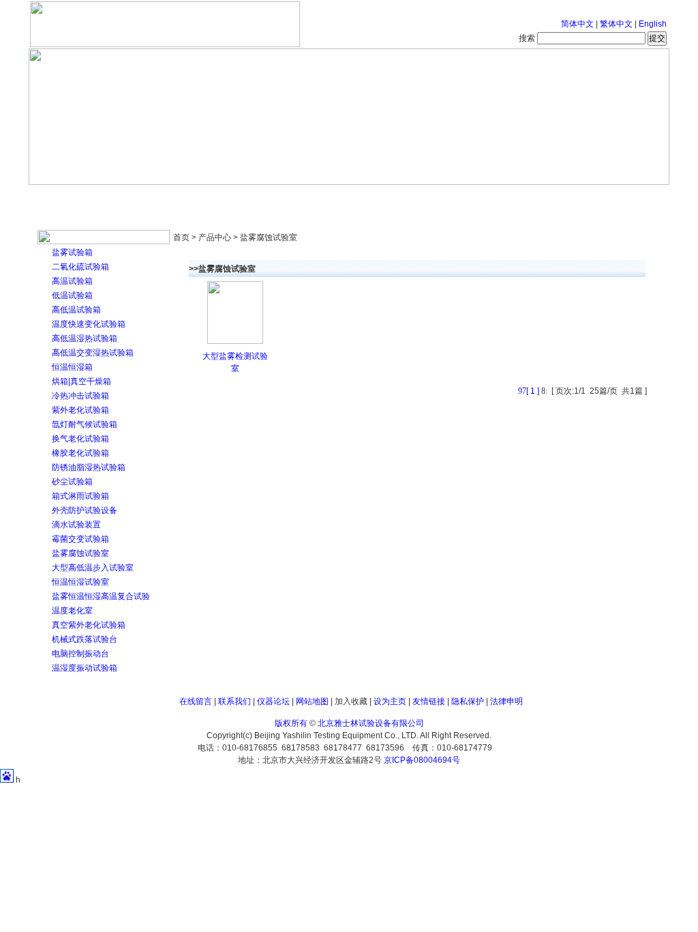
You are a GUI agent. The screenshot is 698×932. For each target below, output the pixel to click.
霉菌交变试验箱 (80, 539)
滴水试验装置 (76, 524)
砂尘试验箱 (72, 481)
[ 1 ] (532, 391)
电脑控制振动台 (80, 653)
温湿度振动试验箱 (84, 668)
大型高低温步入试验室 (93, 567)
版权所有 (291, 723)
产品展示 (298, 197)
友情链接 (428, 701)
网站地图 (312, 701)
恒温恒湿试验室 (80, 582)
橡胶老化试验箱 (80, 453)
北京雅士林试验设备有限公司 (371, 723)
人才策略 (448, 197)
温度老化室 (72, 610)
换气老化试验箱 (80, 438)
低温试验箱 (72, 295)
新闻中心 (223, 197)
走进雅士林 (148, 197)
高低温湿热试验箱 (84, 338)
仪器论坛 (273, 701)
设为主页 (390, 701)
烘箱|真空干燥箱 (81, 381)
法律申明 (506, 701)
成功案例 (373, 197)
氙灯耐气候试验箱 (84, 424)
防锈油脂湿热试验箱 (88, 467)
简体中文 (577, 24)
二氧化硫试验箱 (80, 267)
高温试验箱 (72, 281)
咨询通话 (598, 197)
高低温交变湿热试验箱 (93, 353)
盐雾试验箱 (72, 252)
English (653, 24)
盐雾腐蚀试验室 (80, 553)
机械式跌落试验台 (84, 639)
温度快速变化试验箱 (88, 324)
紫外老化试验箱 (80, 410)
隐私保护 (467, 701)
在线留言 (195, 701)
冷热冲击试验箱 (80, 396)
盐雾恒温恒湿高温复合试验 (101, 596)
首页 (72, 197)
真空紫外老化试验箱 (88, 625)
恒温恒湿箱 (72, 367)
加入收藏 (351, 701)
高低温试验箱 (76, 310)
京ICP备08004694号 (422, 760)
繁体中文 (616, 24)
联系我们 (234, 701)
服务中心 (523, 197)
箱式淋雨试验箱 (80, 496)
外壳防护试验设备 (84, 510)
